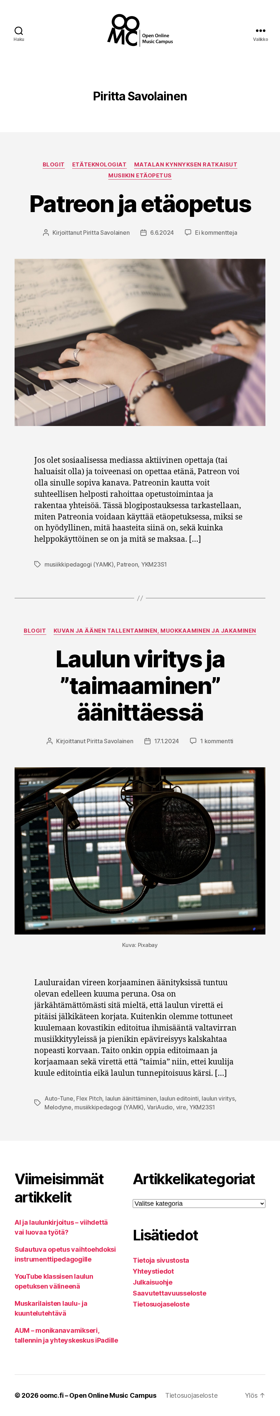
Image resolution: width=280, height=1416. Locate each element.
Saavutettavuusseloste (169, 1293)
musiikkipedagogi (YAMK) (79, 564)
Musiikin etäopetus (140, 175)
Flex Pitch (89, 1098)
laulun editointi (179, 1098)
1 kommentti (216, 741)
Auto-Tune (58, 1098)
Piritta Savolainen (106, 232)
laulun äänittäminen (131, 1098)
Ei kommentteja (216, 232)
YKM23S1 (154, 564)
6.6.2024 (162, 232)
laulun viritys (218, 1098)
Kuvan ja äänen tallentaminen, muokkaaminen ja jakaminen (155, 631)
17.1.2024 (166, 741)
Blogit (54, 164)
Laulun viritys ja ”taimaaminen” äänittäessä (140, 685)
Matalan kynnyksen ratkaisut (186, 164)
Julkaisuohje (152, 1282)
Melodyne (57, 1107)
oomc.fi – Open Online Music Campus (98, 1395)
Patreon (127, 564)
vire (181, 1107)
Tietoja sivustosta (161, 1260)
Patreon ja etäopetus (140, 203)
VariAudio (160, 1107)
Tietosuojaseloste (161, 1304)
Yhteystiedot (153, 1271)
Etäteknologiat (99, 164)
